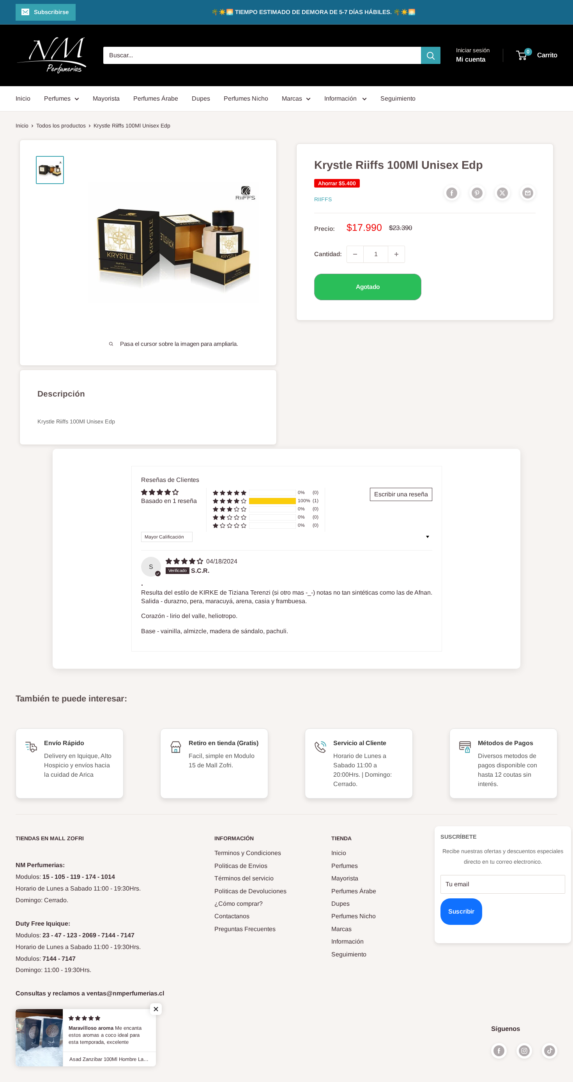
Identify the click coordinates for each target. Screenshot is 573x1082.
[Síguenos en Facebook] (498, 1050)
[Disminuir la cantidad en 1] (355, 254)
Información (341, 98)
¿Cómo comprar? (238, 903)
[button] (229, 501)
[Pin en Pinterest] (477, 192)
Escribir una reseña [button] (401, 494)
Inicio (23, 98)
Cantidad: (328, 254)
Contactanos (231, 916)
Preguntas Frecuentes (245, 929)
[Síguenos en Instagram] (524, 1050)
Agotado (368, 286)
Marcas (292, 98)
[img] (185, 561)
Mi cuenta (470, 59)
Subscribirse (51, 12)
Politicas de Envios (240, 865)
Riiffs (323, 199)
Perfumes (57, 98)
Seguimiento (398, 98)
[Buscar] (430, 55)
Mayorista (106, 98)
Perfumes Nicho (246, 98)
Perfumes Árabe (155, 98)
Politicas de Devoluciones (250, 891)
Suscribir (461, 911)
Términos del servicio (244, 878)
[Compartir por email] (527, 192)
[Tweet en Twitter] (502, 192)
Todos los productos (61, 125)
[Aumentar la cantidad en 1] (396, 254)
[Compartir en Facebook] (451, 192)
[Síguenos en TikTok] (549, 1050)
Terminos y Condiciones (247, 853)
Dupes (201, 98)
